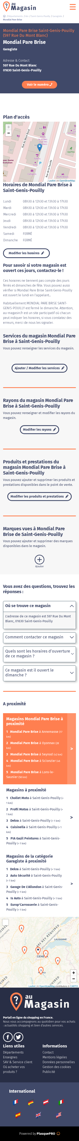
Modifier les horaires (24, 253)
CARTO (74, 986)
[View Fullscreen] (5, 922)
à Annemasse (34, 732)
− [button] (8, 133)
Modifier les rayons (37, 429)
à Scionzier (34, 761)
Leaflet (52, 180)
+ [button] (8, 127)
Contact (48, 1052)
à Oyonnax (33, 743)
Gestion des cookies (57, 1067)
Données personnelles (59, 1062)
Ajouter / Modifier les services (38, 368)
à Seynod (32, 754)
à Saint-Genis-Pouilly (35, 798)
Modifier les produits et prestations (38, 496)
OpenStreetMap (67, 180)
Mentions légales (55, 1057)
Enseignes (10, 1057)
